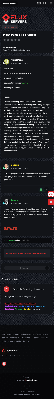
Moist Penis (11, 47)
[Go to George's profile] (6, 167)
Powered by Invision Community (27, 395)
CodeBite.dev (32, 380)
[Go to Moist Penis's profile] (6, 62)
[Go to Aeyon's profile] (6, 202)
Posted (19, 63)
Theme (26, 377)
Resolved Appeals (23, 50)
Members (36, 309)
